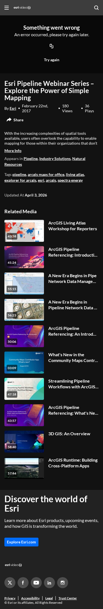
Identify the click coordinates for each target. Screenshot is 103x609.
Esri (13, 108)
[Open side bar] (6, 7)
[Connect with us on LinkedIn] (49, 582)
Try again (51, 59)
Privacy (9, 598)
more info (12, 150)
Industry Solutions (55, 158)
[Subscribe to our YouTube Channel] (36, 582)
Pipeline (31, 158)
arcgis (51, 180)
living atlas (75, 174)
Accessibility (30, 598)
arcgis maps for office (46, 174)
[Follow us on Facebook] (23, 582)
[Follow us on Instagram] (62, 582)
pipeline (19, 174)
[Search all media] (96, 7)
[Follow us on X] (9, 582)
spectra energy (70, 180)
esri (41, 180)
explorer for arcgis (20, 180)
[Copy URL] (51, 46)
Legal (49, 598)
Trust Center (68, 598)
